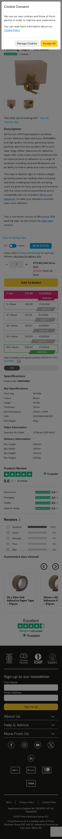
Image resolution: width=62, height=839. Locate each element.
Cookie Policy (12, 30)
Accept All (49, 43)
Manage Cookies (27, 43)
